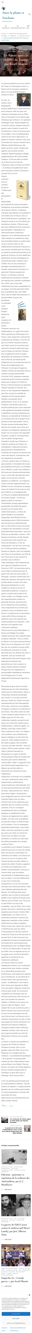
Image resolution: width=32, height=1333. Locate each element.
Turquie (9, 1273)
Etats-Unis (14, 1168)
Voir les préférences (16, 1323)
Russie (5, 1106)
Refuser (16, 1318)
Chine (3, 1270)
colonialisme (18, 1166)
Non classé (23, 49)
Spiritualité (20, 1220)
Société (20, 51)
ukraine (15, 1273)
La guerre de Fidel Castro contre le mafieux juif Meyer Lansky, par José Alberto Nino (15, 1229)
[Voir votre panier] (28, 26)
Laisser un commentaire (16, 70)
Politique (12, 51)
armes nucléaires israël (9, 1268)
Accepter (16, 1314)
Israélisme (26, 1270)
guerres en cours (7, 1170)
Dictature (21, 1218)
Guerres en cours (10, 49)
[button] (29, 1295)
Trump (11, 1106)
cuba (15, 1218)
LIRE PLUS (8, 1189)
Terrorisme (5, 1171)
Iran (20, 1270)
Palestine (17, 1170)
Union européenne (7, 1275)
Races (23, 1170)
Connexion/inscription (17, 28)
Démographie (5, 1168)
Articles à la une (15, 48)
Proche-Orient (20, 1271)
